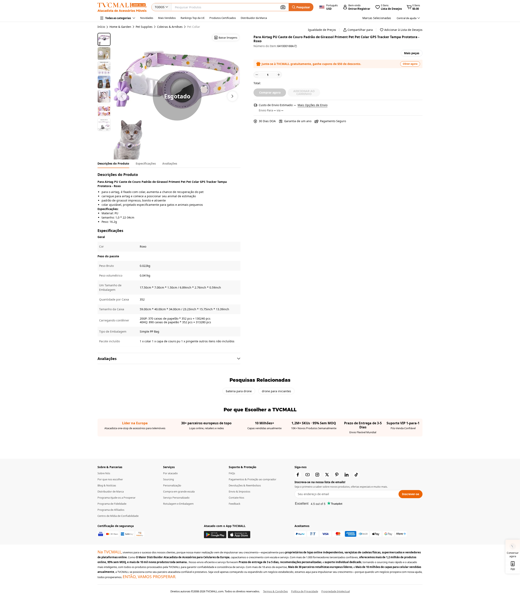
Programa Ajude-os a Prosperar (116, 497)
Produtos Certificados (222, 18)
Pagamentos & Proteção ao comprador (252, 479)
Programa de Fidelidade (112, 503)
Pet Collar (193, 26)
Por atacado (170, 473)
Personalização (172, 485)
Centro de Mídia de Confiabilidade (118, 516)
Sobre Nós (104, 473)
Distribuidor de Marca (111, 491)
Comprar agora (270, 92)
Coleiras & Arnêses (170, 26)
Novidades (146, 18)
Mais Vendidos (167, 18)
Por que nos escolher (110, 479)
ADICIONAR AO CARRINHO (304, 92)
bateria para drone (239, 391)
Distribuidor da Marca (254, 18)
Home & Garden (120, 26)
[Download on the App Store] (239, 534)
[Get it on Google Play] (215, 534)
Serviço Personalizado (176, 497)
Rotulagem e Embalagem (178, 503)
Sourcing (168, 479)
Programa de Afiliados (111, 510)
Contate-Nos (236, 497)
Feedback (234, 503)
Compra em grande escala (179, 491)
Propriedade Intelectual (335, 591)
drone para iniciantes (276, 391)
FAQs (232, 473)
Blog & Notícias (107, 485)
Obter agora (410, 64)
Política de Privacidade (304, 591)
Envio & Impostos (239, 491)
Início (101, 27)
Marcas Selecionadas (376, 18)
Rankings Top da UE (193, 18)
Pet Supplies (144, 26)
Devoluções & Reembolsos (245, 485)
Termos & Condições (275, 591)
